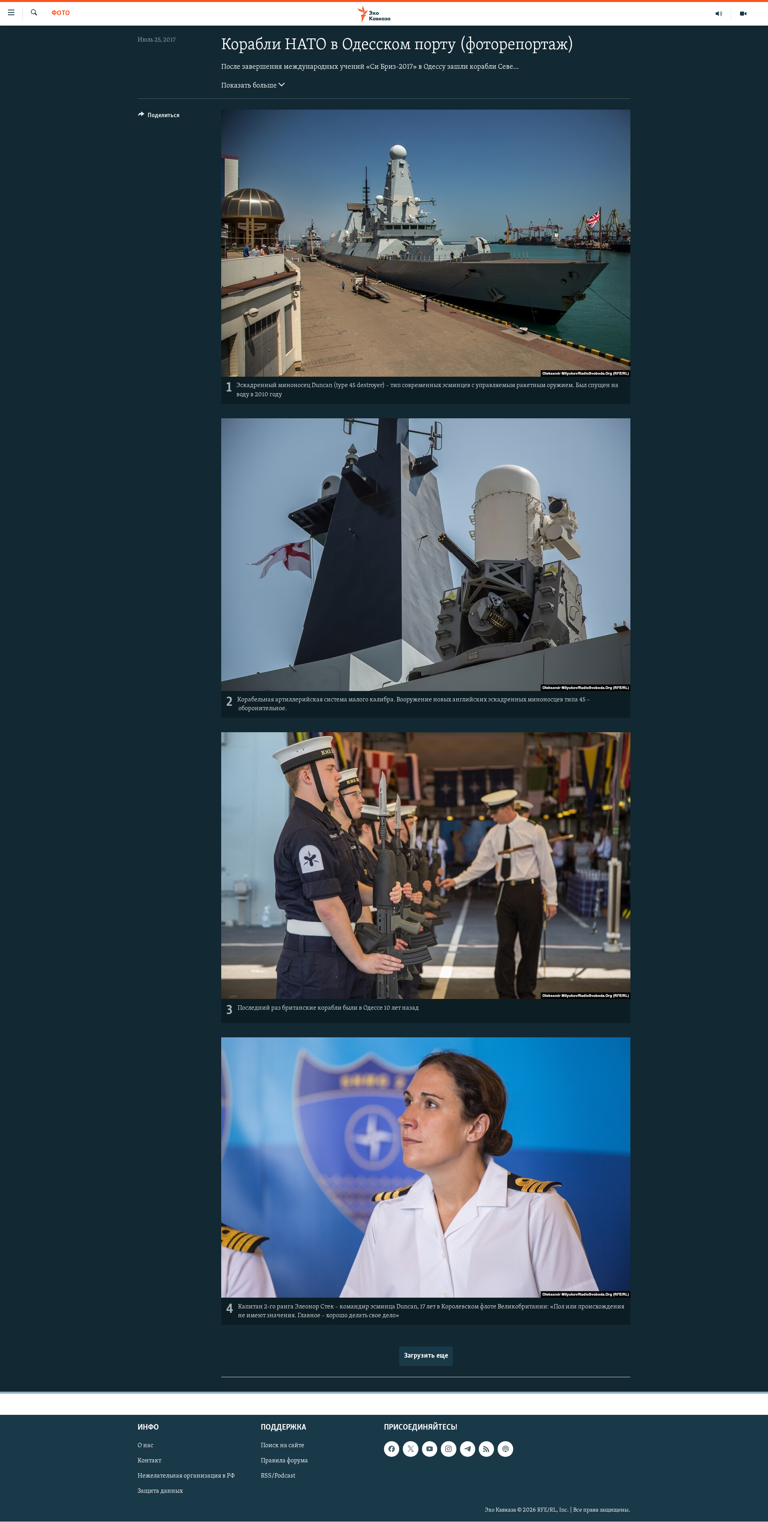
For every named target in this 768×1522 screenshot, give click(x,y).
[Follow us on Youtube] (429, 1449)
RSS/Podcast (278, 1476)
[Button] (159, 117)
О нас (145, 1446)
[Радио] (719, 13)
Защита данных (160, 1491)
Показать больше (249, 86)
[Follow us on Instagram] (448, 1449)
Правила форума (284, 1461)
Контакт (149, 1461)
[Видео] (743, 13)
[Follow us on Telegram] (467, 1449)
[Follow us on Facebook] (391, 1449)
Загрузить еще (426, 1356)
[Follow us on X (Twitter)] (410, 1449)
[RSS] (486, 1449)
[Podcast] (505, 1449)
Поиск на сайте (282, 1446)
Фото (61, 13)
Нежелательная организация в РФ (186, 1476)
